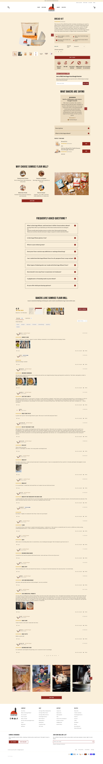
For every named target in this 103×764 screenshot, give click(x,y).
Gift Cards (85, 2)
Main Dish (76, 710)
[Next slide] (52, 35)
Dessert (76, 718)
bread (23, 324)
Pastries (76, 716)
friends (34, 324)
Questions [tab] (28, 318)
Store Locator (79, 2)
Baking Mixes (41, 720)
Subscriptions (59, 714)
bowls (18, 326)
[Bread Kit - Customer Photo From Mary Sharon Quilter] (49, 309)
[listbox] (79, 46)
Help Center (59, 712)
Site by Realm (10, 756)
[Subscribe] (92, 741)
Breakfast (76, 722)
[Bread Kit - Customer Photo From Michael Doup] (57, 309)
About (58, 7)
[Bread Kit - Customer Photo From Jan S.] (53, 313)
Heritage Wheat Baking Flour (45, 710)
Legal (76, 749)
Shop (38, 7)
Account (90, 2)
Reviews (44, 7)
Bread (75, 724)
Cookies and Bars (77, 712)
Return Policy (59, 724)
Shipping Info (59, 722)
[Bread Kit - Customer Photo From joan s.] (49, 313)
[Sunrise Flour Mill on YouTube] (15, 718)
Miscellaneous (77, 726)
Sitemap (92, 749)
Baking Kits (41, 722)
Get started (13, 741)
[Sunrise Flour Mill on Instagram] (10, 718)
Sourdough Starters (43, 716)
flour (18, 324)
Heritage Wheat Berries (44, 714)
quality (48, 324)
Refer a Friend (24, 718)
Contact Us (59, 710)
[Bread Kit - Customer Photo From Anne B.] (62, 313)
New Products (42, 718)
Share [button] (18, 350)
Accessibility (87, 749)
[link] (32, 200)
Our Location (24, 714)
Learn (22, 722)
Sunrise (28, 324)
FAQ (57, 716)
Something (41, 324)
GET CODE (85, 83)
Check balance (23, 741)
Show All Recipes (77, 728)
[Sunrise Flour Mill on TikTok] (17, 718)
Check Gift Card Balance (62, 718)
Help (94, 2)
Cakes (75, 720)
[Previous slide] (12, 35)
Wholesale (23, 724)
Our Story (23, 710)
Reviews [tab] (18, 318)
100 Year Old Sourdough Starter (27, 720)
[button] (15, 54)
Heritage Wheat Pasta (43, 712)
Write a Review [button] (82, 309)
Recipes (64, 7)
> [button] (58, 655)
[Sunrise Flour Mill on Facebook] (12, 718)
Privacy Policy (80, 749)
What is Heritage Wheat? (26, 712)
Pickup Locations (60, 720)
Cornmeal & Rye (42, 724)
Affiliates (23, 726)
